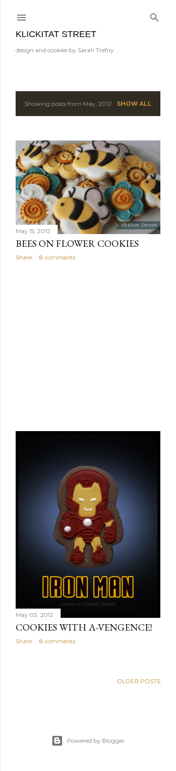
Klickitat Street (56, 34)
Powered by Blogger (96, 740)
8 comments (57, 257)
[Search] (154, 15)
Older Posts (138, 681)
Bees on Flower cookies (77, 243)
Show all (134, 103)
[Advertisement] (88, 346)
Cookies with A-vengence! (84, 627)
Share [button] (24, 257)
